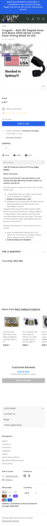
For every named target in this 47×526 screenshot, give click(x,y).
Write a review (23, 380)
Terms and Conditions (11, 457)
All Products (6, 447)
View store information (14, 137)
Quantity (6, 143)
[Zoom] (43, 86)
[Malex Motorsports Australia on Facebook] (29, 475)
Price (4, 98)
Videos (4, 454)
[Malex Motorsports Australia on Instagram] (25, 475)
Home (4, 26)
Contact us (6, 444)
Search (5, 441)
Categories (6, 451)
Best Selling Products (27, 309)
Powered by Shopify (10, 521)
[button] (23, 162)
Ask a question (11, 251)
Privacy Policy (7, 464)
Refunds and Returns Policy (13, 460)
